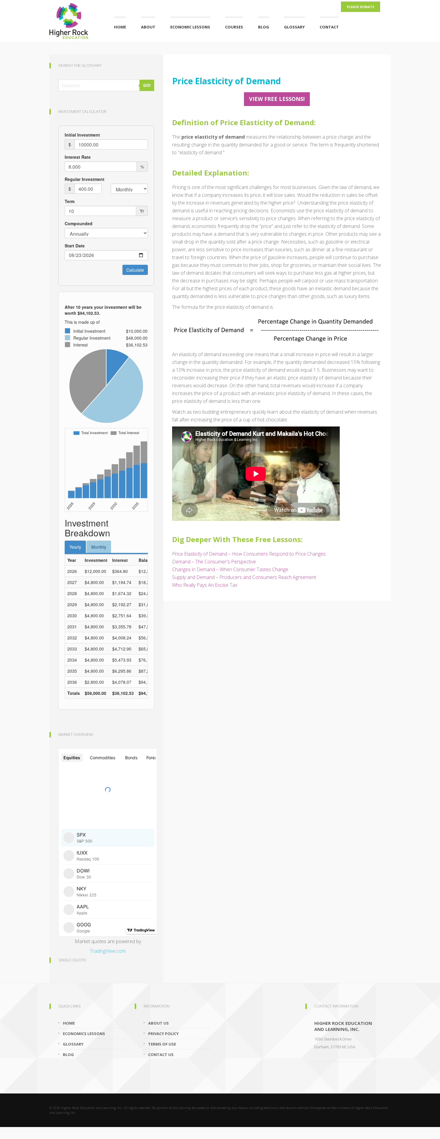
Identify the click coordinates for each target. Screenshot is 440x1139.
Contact (329, 27)
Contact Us (161, 1054)
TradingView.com (108, 951)
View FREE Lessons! (277, 98)
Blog (263, 27)
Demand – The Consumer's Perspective (214, 561)
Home (120, 27)
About (148, 27)
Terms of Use (162, 1044)
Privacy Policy (163, 1033)
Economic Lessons (190, 27)
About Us (158, 1023)
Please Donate (360, 6)
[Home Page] (74, 19)
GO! (147, 85)
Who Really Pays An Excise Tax (204, 585)
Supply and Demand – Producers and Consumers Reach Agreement (244, 577)
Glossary (294, 27)
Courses (234, 27)
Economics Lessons (84, 1033)
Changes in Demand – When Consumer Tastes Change (230, 569)
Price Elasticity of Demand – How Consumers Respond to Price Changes (249, 553)
